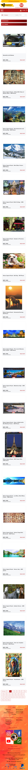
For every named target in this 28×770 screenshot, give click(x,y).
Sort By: (17, 15)
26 (5, 699)
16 (23, 694)
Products (6, 15)
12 (10, 694)
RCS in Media (19, 719)
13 (14, 694)
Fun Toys (14, 714)
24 (23, 697)
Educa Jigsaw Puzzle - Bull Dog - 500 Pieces (13, 275)
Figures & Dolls (19, 712)
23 (20, 697)
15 (20, 694)
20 (11, 697)
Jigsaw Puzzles (19, 711)
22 (17, 697)
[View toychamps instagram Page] (9, 733)
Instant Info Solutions (16, 761)
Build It (8, 711)
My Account (8, 719)
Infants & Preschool (8, 712)
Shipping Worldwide (14, 1)
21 (14, 697)
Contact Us (8, 721)
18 (5, 697)
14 (17, 694)
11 (7, 694)
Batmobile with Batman (8, 55)
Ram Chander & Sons (14, 759)
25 (2, 699)
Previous (4, 691)
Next (9, 699)
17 (2, 697)
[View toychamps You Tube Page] (9, 741)
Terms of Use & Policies (8, 724)
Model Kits (8, 709)
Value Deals (14, 746)
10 (4, 694)
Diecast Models (19, 709)
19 (8, 697)
